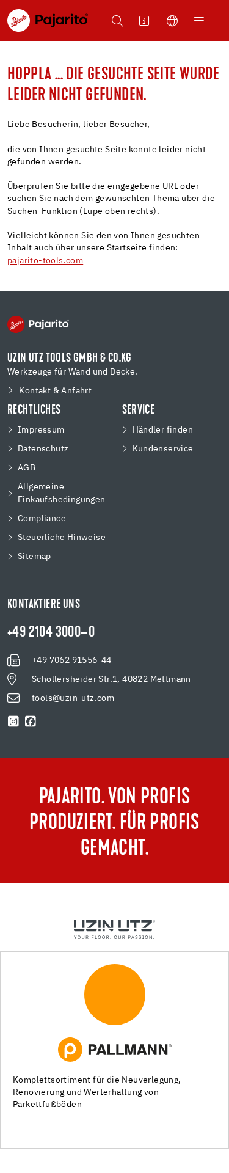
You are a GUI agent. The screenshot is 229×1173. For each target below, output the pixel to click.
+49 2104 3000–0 (51, 633)
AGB (26, 468)
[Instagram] (13, 721)
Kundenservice (163, 449)
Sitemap (34, 556)
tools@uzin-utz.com (73, 698)
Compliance (42, 518)
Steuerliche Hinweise (62, 537)
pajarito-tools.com (45, 261)
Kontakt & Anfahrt (55, 391)
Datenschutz (43, 449)
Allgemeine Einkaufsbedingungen (62, 493)
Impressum (41, 430)
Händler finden (163, 430)
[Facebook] (30, 721)
